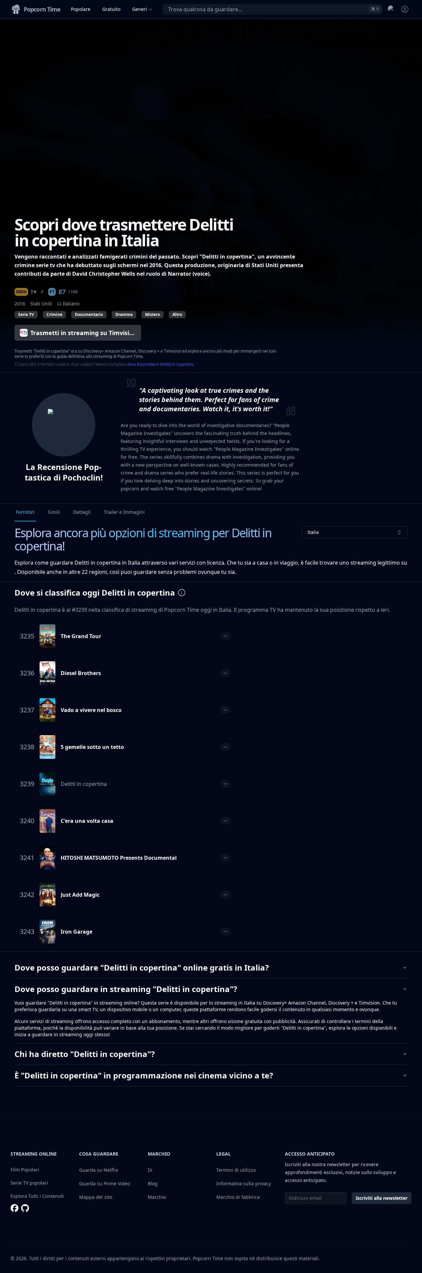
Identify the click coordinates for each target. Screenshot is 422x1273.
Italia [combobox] (313, 532)
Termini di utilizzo (236, 1170)
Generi (139, 9)
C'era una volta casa (87, 820)
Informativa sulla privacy (243, 1183)
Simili (54, 512)
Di (150, 1170)
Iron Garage (76, 931)
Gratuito (111, 9)
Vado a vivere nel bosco (91, 710)
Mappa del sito (95, 1197)
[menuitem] (391, 9)
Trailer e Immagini (124, 512)
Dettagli (82, 512)
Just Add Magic (80, 894)
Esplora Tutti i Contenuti (37, 1196)
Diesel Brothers (81, 673)
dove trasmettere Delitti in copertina (160, 364)
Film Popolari (25, 1169)
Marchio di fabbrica (238, 1197)
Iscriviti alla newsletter (381, 1198)
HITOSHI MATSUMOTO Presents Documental (119, 857)
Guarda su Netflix (98, 1170)
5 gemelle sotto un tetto (92, 747)
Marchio (157, 1197)
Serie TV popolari (29, 1183)
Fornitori (25, 512)
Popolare (80, 9)
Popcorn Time (208, 1258)
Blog (153, 1183)
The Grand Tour (81, 636)
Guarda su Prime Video (104, 1183)
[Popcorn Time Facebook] (14, 1208)
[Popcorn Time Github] (25, 1208)
